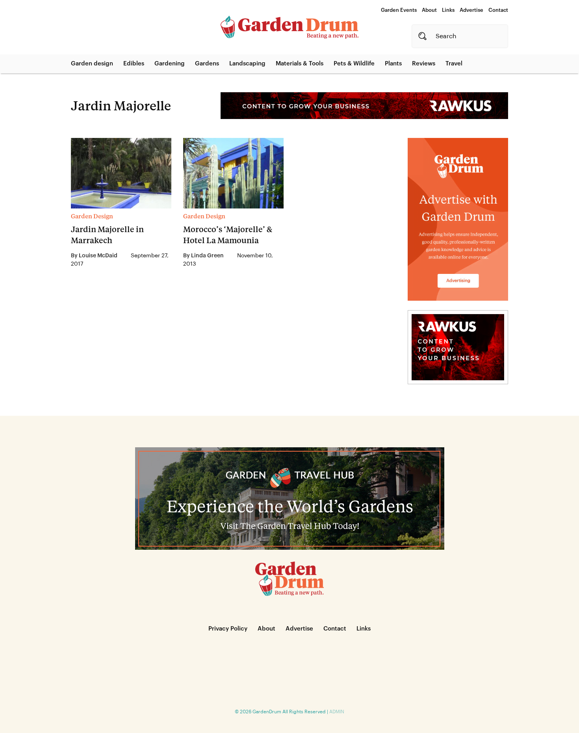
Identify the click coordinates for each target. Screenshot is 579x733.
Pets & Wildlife (354, 64)
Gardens (207, 64)
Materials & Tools (299, 64)
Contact (498, 10)
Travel (453, 64)
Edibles (133, 64)
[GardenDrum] (289, 27)
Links (448, 10)
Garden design (92, 64)
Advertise (471, 10)
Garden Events (399, 10)
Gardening (169, 64)
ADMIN (336, 711)
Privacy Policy (227, 629)
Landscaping (247, 64)
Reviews (423, 64)
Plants (393, 64)
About (429, 10)
